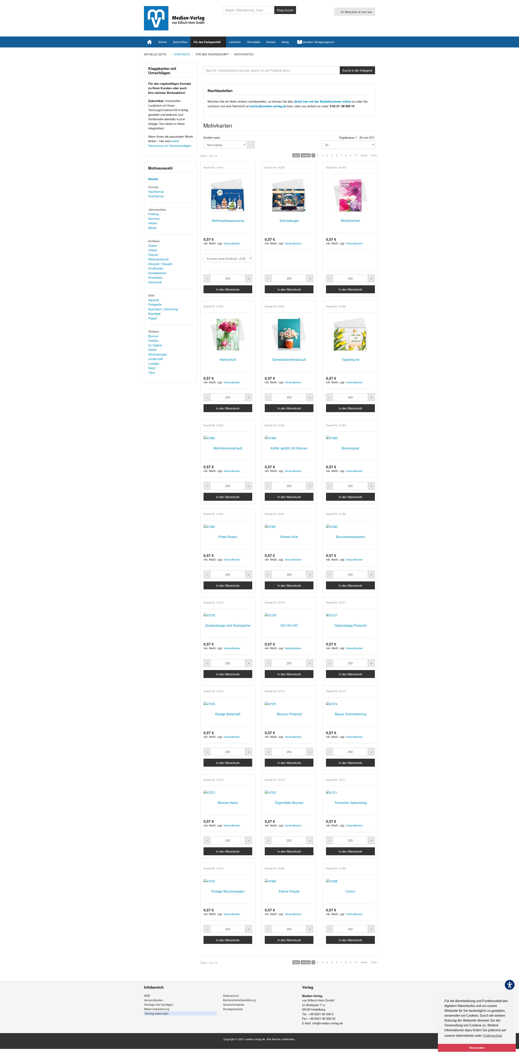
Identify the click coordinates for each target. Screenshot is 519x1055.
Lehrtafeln (235, 42)
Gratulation (155, 277)
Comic (350, 891)
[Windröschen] (350, 195)
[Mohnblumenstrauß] (228, 438)
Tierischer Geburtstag (350, 802)
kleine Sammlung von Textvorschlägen (169, 143)
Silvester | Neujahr (160, 264)
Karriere (270, 42)
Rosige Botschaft (227, 713)
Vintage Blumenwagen (227, 891)
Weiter (364, 155)
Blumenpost (350, 448)
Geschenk (155, 282)
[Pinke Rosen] (228, 526)
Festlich (153, 340)
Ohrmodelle (253, 42)
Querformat (155, 196)
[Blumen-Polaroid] (289, 704)
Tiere (151, 372)
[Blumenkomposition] (350, 526)
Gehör (152, 349)
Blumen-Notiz (228, 802)
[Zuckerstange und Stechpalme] (228, 615)
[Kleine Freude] (289, 881)
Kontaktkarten (157, 273)
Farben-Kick (289, 536)
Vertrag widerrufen (156, 1013)
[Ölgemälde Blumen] (289, 792)
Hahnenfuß (228, 359)
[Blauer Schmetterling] (350, 704)
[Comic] (350, 881)
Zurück (305, 155)
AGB (147, 996)
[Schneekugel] (289, 195)
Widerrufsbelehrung (156, 1009)
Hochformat (156, 191)
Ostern (152, 245)
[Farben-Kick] (289, 526)
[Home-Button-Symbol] (149, 42)
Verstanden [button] (477, 1047)
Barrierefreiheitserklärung (239, 1000)
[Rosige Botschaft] (228, 704)
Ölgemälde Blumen (289, 802)
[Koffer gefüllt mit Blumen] (289, 438)
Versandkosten (231, 243)
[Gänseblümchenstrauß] (289, 334)
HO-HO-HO (289, 625)
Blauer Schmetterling (350, 713)
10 (356, 155)
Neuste (153, 179)
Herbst (152, 223)
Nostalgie (154, 313)
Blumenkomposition (350, 536)
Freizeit (153, 254)
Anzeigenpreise (233, 1009)
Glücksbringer (157, 354)
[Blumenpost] (350, 438)
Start (296, 155)
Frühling (153, 214)
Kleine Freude (289, 891)
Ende (374, 155)
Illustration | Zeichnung (163, 309)
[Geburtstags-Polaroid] (350, 615)
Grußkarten (155, 268)
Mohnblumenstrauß (227, 448)
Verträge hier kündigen (158, 1004)
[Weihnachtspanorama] (228, 195)
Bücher (163, 42)
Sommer (154, 218)
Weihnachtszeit (158, 259)
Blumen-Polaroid (289, 713)
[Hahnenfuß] (228, 334)
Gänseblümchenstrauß (289, 359)
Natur (151, 368)
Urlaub (152, 250)
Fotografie (155, 304)
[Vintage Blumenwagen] (228, 881)
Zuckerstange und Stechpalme (227, 625)
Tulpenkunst (350, 359)
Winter (152, 228)
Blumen (153, 336)
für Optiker (155, 345)
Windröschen (350, 220)
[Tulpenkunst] (350, 334)
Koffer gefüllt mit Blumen (289, 448)
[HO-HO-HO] (289, 615)
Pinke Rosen (227, 536)
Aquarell (153, 300)
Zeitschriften (180, 42)
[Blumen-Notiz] (228, 792)
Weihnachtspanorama (228, 220)
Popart (152, 318)
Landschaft (155, 359)
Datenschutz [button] (493, 1035)
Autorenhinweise (233, 1004)
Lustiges (153, 363)
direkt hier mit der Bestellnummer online (322, 101)
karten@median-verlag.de (268, 106)
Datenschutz (231, 996)
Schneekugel (289, 220)
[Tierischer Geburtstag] (350, 792)
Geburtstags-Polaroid (350, 625)
